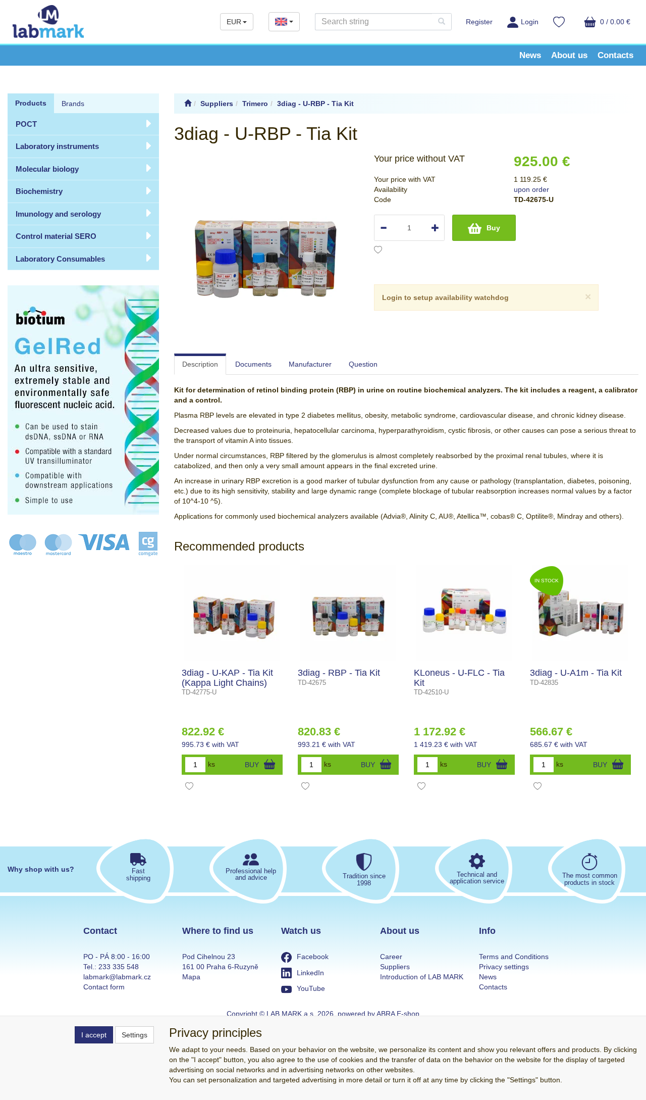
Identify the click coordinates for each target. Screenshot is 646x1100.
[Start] (187, 103)
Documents (253, 364)
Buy (493, 228)
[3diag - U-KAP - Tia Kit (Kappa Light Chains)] (232, 612)
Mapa (191, 977)
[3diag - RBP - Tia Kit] (348, 612)
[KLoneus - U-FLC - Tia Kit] (464, 612)
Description (200, 364)
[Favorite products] (559, 23)
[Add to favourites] (378, 251)
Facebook (313, 957)
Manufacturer (310, 364)
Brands (73, 103)
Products (30, 103)
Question (363, 364)
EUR (234, 22)
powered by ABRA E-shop (378, 1014)
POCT (26, 124)
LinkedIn (310, 973)
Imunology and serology (58, 214)
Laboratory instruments (57, 146)
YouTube (311, 988)
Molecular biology (47, 169)
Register (479, 22)
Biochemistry (39, 191)
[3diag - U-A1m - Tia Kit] (580, 612)
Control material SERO (56, 236)
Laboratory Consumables (60, 259)
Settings (134, 1035)
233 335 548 (118, 967)
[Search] (442, 21)
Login (530, 22)
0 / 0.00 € (614, 22)
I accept (93, 1035)
